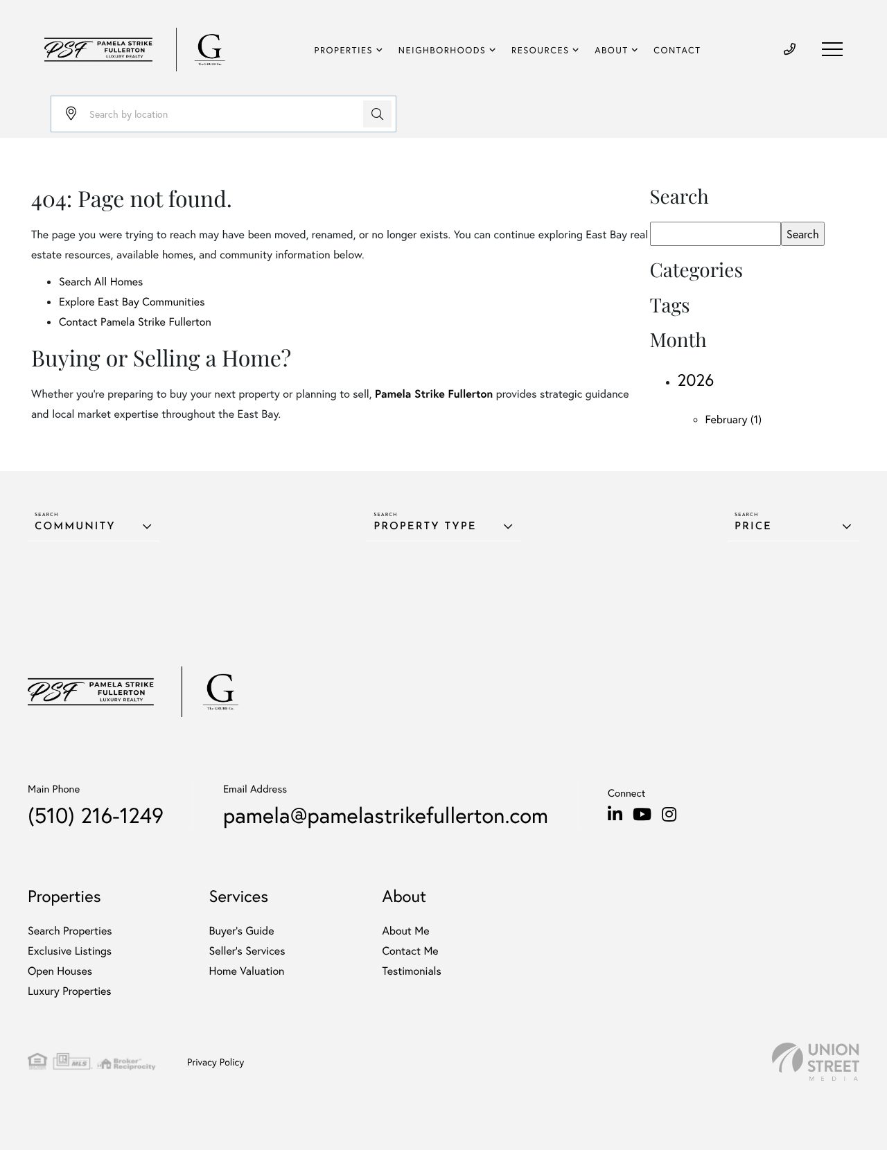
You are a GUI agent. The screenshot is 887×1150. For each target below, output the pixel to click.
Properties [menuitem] (344, 50)
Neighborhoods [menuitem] (442, 50)
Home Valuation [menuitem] (247, 971)
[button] (377, 113)
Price (753, 527)
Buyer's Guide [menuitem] (241, 930)
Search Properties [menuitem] (70, 930)
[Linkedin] (615, 814)
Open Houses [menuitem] (60, 971)
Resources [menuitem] (540, 50)
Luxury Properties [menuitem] (70, 991)
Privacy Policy (215, 1061)
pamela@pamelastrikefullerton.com (385, 815)
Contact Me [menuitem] (410, 951)
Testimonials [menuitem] (411, 971)
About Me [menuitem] (405, 930)
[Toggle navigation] (832, 49)
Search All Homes (101, 281)
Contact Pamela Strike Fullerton (135, 322)
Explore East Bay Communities (131, 301)
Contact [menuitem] (677, 50)
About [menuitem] (612, 50)
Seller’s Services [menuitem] (247, 951)
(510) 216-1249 (96, 815)
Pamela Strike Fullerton (434, 394)
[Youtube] (642, 814)
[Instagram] (669, 814)
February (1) (733, 419)
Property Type (425, 527)
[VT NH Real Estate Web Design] (815, 1062)
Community (75, 527)
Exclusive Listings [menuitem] (70, 951)
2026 (696, 380)
